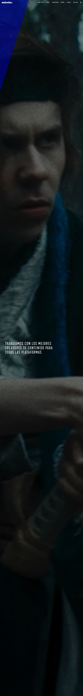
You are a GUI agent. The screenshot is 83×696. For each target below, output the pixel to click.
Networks (62, 2)
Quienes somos (40, 2)
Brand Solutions (55, 2)
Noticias (48, 2)
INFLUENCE (69, 2)
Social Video (75, 2)
